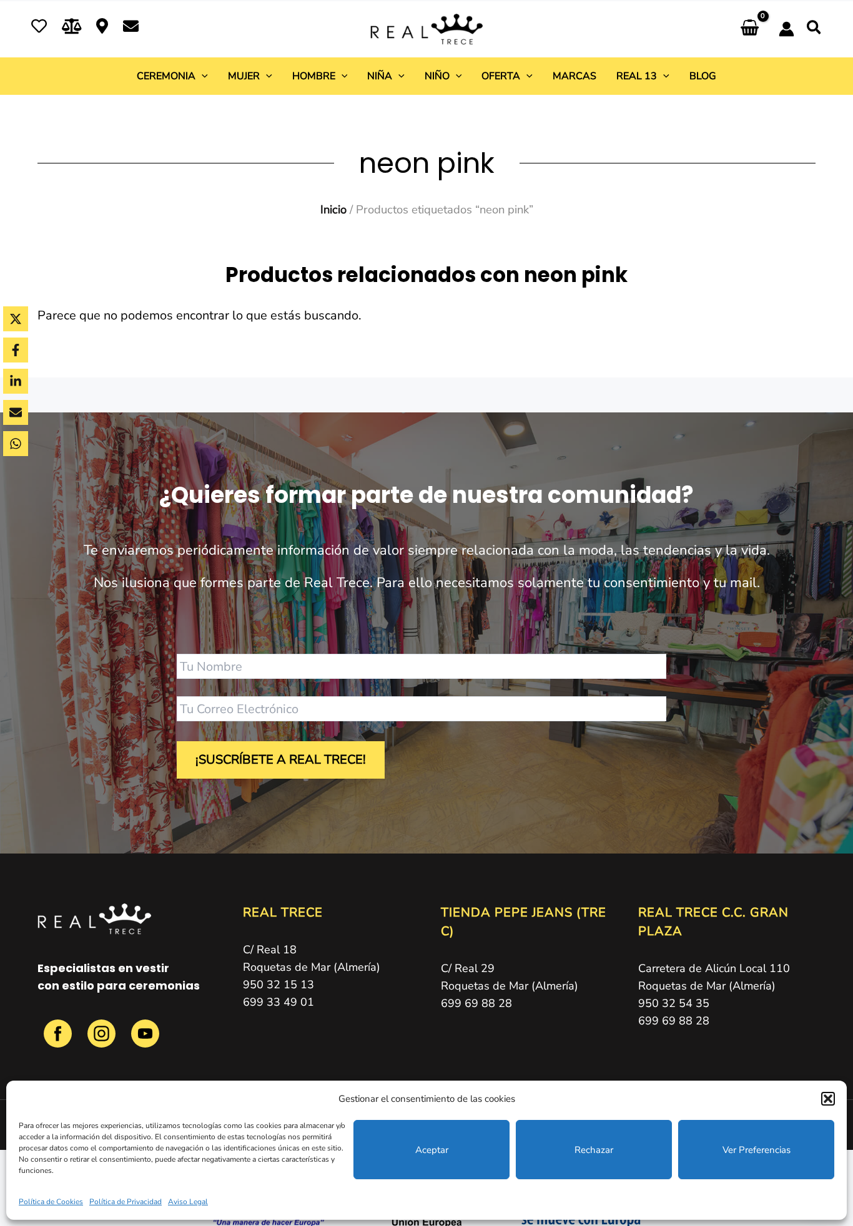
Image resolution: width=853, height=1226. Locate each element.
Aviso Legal (188, 1202)
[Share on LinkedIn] (15, 381)
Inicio (333, 209)
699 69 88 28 (476, 1003)
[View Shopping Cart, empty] (750, 29)
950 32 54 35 (673, 1003)
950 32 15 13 (278, 984)
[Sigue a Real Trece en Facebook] (59, 1040)
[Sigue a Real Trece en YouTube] (145, 1040)
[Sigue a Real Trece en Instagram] (103, 1040)
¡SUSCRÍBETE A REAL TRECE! (280, 759)
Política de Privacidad (125, 1202)
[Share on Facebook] (15, 350)
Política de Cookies (51, 1202)
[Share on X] (15, 318)
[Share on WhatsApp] (15, 443)
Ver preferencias (756, 1150)
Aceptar (431, 1150)
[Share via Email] (15, 412)
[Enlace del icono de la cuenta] (786, 29)
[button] (828, 1098)
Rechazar (593, 1150)
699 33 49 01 (278, 1002)
